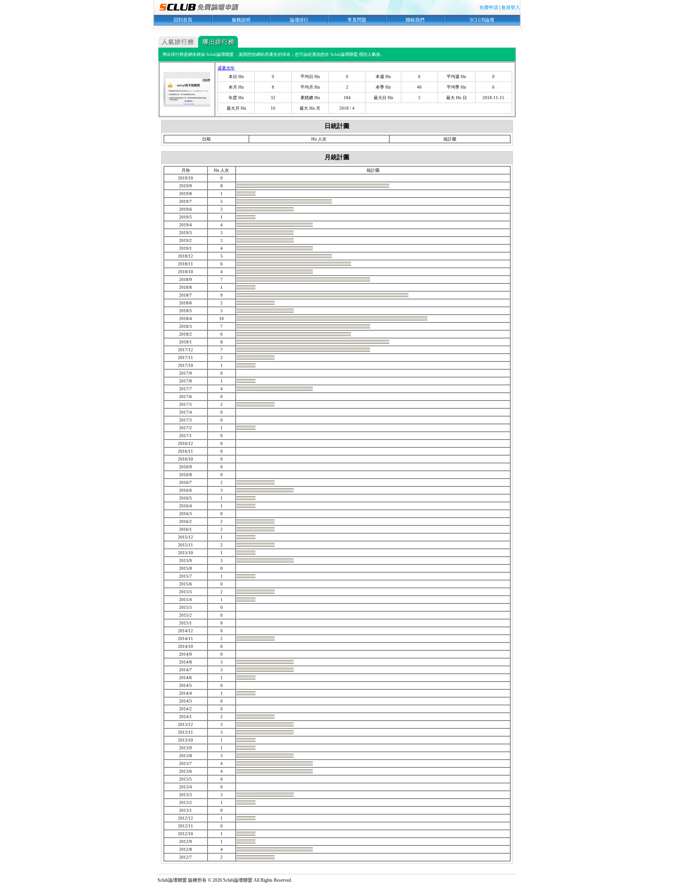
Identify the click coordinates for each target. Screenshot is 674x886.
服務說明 (241, 20)
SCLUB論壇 (482, 20)
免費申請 (488, 7)
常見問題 (357, 20)
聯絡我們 (415, 20)
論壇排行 (299, 20)
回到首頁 (183, 20)
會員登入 (510, 7)
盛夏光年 (226, 68)
